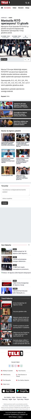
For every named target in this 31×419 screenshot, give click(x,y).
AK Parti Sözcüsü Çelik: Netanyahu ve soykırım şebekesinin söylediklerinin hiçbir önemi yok (21, 292)
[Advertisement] (15, 225)
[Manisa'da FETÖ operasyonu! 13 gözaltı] (15, 48)
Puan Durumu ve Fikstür (21, 375)
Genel (14, 249)
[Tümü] (29, 245)
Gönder (4, 203)
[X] (12, 365)
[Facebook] (9, 365)
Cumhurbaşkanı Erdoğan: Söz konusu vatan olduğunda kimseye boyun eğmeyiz (8, 160)
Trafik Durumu (6, 374)
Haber (14, 8)
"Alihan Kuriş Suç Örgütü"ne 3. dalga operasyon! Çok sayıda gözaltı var (22, 177)
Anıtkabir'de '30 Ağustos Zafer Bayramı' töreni (20, 252)
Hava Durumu (22, 370)
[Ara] (26, 3)
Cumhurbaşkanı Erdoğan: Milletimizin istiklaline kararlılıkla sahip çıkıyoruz (8, 144)
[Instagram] (15, 365)
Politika (15, 288)
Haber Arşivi (6, 384)
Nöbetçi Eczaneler (8, 370)
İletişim (26, 399)
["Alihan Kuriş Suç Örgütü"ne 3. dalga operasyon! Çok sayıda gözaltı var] (23, 170)
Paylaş (5, 59)
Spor (14, 399)
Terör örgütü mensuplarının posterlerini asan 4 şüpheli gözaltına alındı (20, 268)
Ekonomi (21, 8)
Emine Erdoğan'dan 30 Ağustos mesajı (21, 284)
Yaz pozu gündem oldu (7, 175)
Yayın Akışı (20, 399)
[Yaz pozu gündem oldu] (8, 170)
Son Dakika (7, 8)
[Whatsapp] (21, 365)
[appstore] (8, 391)
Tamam (19, 417)
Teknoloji (5, 399)
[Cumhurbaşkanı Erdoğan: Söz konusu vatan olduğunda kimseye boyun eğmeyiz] (8, 153)
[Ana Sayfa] (2, 8)
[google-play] (23, 391)
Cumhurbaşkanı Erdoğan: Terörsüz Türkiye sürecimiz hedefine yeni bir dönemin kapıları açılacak (22, 161)
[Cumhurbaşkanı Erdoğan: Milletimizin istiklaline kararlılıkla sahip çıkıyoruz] (8, 137)
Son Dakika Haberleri (23, 380)
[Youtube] (18, 365)
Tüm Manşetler (7, 380)
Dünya (27, 8)
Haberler (4, 17)
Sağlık (10, 399)
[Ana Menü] (28, 3)
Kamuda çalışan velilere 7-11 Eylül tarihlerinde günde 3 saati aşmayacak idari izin (23, 144)
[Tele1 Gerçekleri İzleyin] (5, 2)
